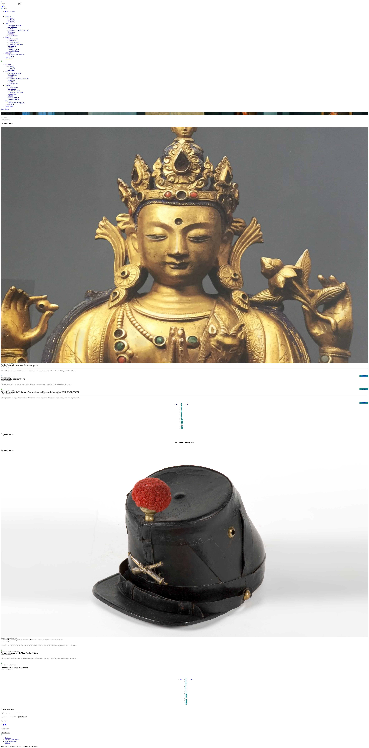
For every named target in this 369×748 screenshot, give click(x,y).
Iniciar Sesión (10, 11)
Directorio (8, 738)
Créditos (7, 743)
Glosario (11, 56)
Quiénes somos (13, 39)
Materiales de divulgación (16, 54)
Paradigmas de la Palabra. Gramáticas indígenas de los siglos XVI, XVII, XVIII (40, 392)
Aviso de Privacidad (11, 741)
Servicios (11, 34)
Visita (6, 23)
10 (182, 419)
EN (8, 8)
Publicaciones (9, 58)
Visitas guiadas (12, 35)
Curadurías (11, 18)
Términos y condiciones (12, 739)
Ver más (363, 375)
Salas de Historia (13, 49)
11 (182, 421)
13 (182, 425)
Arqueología (12, 46)
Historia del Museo (14, 42)
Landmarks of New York (13, 379)
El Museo (7, 37)
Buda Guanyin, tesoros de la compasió (19, 365)
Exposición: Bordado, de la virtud (18, 30)
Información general (14, 25)
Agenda (10, 28)
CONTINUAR (23, 717)
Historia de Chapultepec (15, 44)
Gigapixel (11, 21)
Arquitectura (12, 40)
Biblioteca (11, 32)
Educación (8, 53)
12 (182, 423)
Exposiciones (12, 27)
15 (182, 428)
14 (182, 426)
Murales (10, 47)
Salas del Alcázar (13, 51)
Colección (8, 16)
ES (4, 8)
